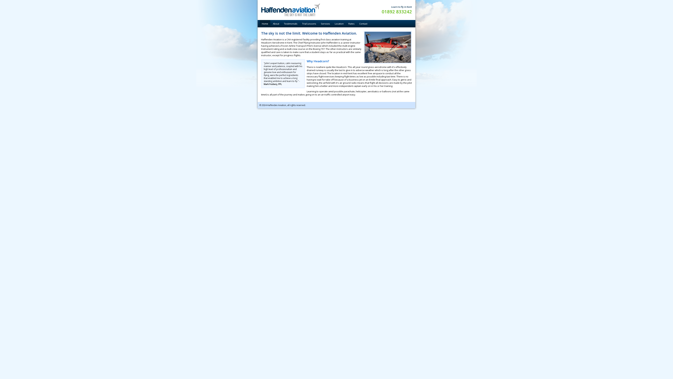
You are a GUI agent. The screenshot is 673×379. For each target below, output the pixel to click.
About (276, 23)
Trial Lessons (309, 23)
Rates (351, 23)
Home (265, 23)
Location (339, 23)
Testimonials (290, 23)
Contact (363, 23)
